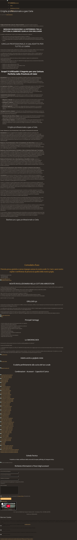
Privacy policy (30, 538)
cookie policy (27, 524)
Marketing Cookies (6, 534)
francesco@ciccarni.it (5, 279)
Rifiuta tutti (24, 538)
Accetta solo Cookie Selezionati (14, 538)
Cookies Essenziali (6, 525)
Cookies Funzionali (6, 530)
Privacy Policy (21, 496)
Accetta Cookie (3, 538)
